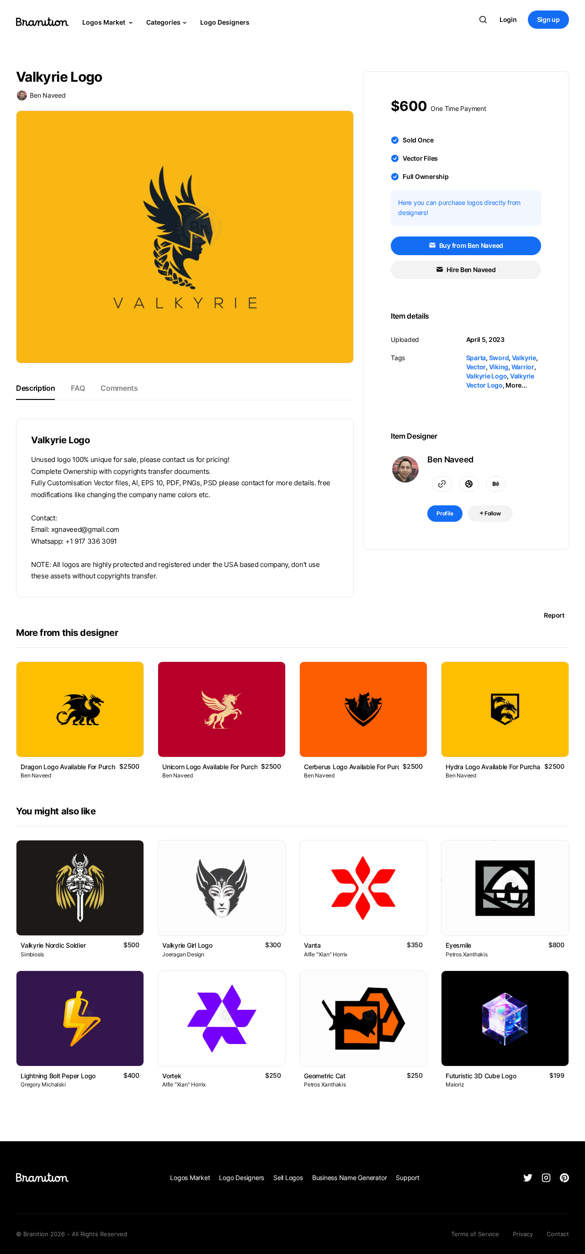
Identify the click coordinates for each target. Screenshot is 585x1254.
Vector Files (420, 158)
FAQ (78, 388)
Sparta (476, 358)
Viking (499, 367)
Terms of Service (475, 1234)
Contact (558, 1234)
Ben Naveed (48, 95)
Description (35, 388)
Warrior (522, 367)
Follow (492, 513)
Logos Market (104, 22)
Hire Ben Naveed (470, 269)
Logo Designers (225, 22)
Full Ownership (426, 176)
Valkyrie (524, 358)
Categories (163, 22)
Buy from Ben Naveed (470, 245)
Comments (119, 388)
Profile (444, 513)
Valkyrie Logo (486, 376)
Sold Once (418, 140)
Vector (476, 367)
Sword (499, 358)
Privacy (523, 1234)
